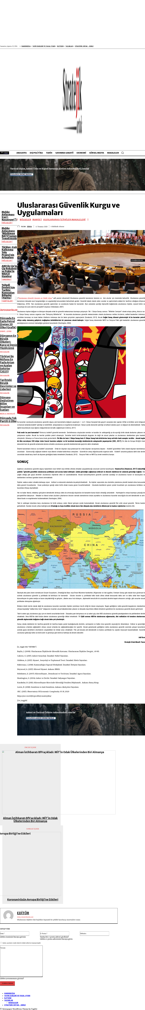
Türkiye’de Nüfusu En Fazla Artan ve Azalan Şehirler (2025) (7, 364)
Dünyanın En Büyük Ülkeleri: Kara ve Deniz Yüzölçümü (8, 342)
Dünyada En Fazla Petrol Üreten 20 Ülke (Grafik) (8, 323)
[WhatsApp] (133, 226)
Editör (29, 226)
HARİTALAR (7, 301)
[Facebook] (110, 226)
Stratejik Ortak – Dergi (15, 1005)
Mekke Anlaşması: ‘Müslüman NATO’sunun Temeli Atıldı (9, 233)
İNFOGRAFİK (4, 352)
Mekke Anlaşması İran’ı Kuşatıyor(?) (9, 216)
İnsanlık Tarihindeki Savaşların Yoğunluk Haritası (128, 801)
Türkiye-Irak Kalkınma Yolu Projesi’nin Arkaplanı (131, 771)
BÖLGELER (6, 223)
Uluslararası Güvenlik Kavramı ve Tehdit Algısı (35, 298)
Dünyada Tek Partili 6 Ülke (8, 419)
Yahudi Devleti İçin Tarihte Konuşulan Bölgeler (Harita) (8, 291)
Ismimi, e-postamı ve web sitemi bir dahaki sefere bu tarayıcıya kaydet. (22, 943)
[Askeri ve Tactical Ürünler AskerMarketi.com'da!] (81, 719)
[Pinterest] (126, 226)
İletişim (7, 998)
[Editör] (19, 226)
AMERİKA (6, 279)
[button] (122, 152)
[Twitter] (118, 226)
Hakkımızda (9, 993)
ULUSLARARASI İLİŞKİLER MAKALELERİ (64, 219)
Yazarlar (8, 1000)
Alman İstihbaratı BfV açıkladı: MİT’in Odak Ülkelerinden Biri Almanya (30, 820)
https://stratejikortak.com (25, 917)
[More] (141, 226)
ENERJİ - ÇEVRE (5, 331)
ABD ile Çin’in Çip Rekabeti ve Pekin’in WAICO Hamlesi (9, 271)
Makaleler (13, 1003)
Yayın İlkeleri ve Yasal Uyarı (17, 996)
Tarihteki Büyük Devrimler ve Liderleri (8, 384)
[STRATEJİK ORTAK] (72, 99)
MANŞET (37, 219)
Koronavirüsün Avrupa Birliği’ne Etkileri (32, 899)
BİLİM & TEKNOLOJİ (7, 414)
